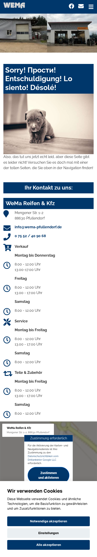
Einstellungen (48, 533)
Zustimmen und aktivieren (48, 475)
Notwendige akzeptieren (48, 521)
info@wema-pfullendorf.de (38, 227)
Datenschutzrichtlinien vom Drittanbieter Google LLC (43, 458)
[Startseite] (14, 5)
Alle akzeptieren (48, 545)
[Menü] (91, 7)
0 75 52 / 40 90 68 (30, 236)
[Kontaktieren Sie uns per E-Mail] (81, 6)
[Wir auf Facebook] (71, 6)
